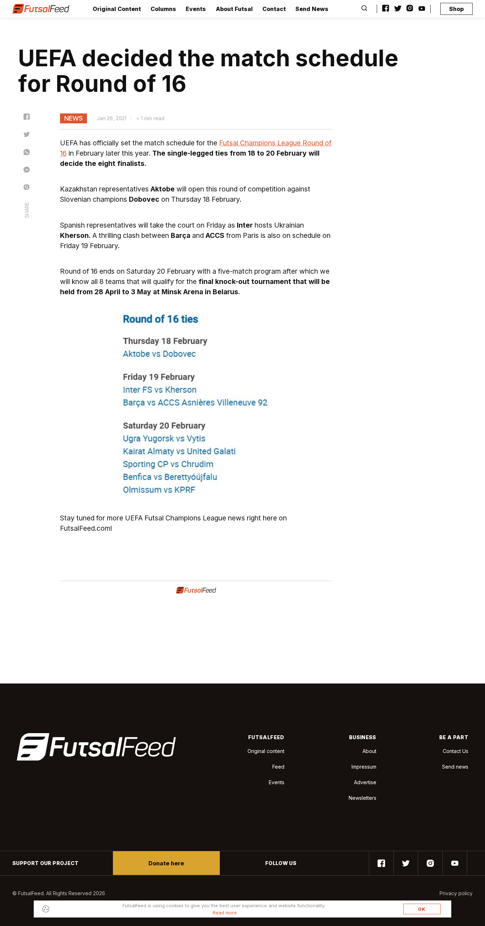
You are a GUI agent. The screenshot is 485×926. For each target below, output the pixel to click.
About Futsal (234, 8)
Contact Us (455, 751)
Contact (274, 8)
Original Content (117, 8)
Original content (265, 751)
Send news (455, 767)
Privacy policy (456, 893)
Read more (225, 912)
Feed (278, 767)
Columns (163, 8)
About (369, 751)
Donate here (166, 863)
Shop (456, 8)
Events (196, 8)
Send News (311, 8)
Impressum (364, 767)
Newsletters (362, 798)
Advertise (365, 782)
